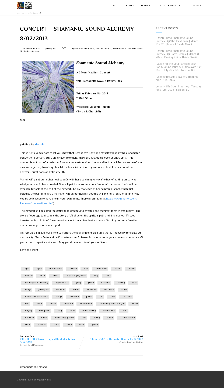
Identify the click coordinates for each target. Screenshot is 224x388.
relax (113, 296)
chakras (29, 275)
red (101, 296)
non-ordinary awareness (36, 296)
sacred (53, 303)
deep (95, 275)
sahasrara (68, 303)
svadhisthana (109, 310)
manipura (60, 289)
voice (69, 324)
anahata (73, 268)
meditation (92, 289)
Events (129, 5)
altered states (55, 268)
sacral (39, 303)
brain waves (101, 268)
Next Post (116, 337)
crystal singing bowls (76, 275)
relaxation (127, 296)
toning (97, 317)
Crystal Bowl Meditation (82, 48)
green (91, 282)
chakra (132, 268)
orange (59, 296)
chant (43, 275)
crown (56, 275)
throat (44, 317)
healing (121, 282)
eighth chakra (62, 282)
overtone (74, 296)
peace (89, 296)
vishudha (42, 324)
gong (78, 282)
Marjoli (39, 144)
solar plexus (44, 310)
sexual (135, 303)
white (82, 324)
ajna (27, 268)
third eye (29, 317)
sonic (72, 310)
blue (86, 268)
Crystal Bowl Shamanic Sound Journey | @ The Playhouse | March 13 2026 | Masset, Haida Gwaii (177, 41)
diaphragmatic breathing (36, 282)
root (27, 303)
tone (84, 317)
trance (110, 317)
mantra (76, 289)
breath (118, 268)
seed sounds (86, 303)
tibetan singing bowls (64, 317)
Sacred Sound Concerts (124, 48)
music (124, 289)
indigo (28, 289)
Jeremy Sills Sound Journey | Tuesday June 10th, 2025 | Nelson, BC (178, 88)
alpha (39, 268)
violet (27, 324)
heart (134, 282)
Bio (115, 5)
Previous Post (47, 339)
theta (125, 310)
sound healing (89, 310)
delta (108, 275)
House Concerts (103, 48)
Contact (195, 5)
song (60, 310)
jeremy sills (43, 289)
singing (28, 310)
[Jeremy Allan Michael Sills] (25, 10)
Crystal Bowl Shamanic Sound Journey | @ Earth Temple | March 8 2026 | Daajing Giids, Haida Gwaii (177, 54)
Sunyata (35, 51)
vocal (56, 324)
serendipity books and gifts (112, 303)
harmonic (105, 282)
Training (146, 5)
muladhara (109, 289)
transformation (128, 317)
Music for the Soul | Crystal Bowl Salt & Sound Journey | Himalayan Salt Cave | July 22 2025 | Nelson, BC (178, 67)
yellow (95, 324)
